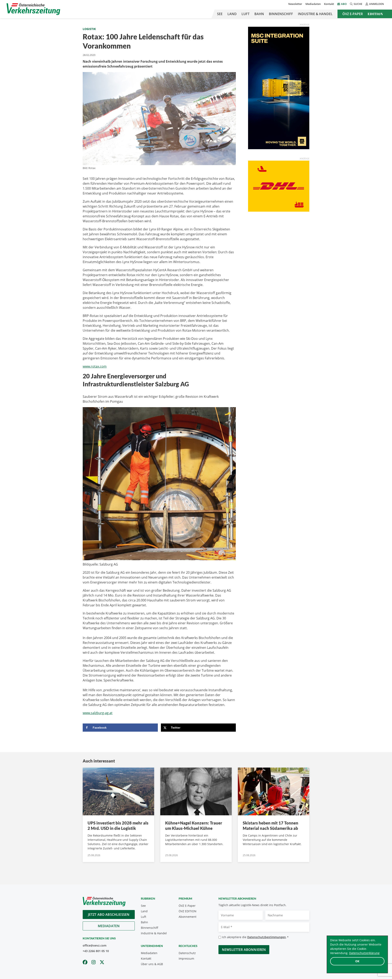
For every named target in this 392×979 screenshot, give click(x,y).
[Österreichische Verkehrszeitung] (33, 9)
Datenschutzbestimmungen (266, 937)
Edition (375, 14)
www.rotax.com (95, 366)
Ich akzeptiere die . (255, 937)
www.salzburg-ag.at (97, 713)
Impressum (186, 958)
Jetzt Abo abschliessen (109, 914)
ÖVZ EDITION (187, 911)
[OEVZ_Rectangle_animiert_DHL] (278, 185)
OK (357, 961)
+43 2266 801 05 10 (96, 951)
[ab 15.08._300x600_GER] (278, 87)
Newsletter (295, 4)
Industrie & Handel (315, 14)
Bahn (259, 14)
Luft (245, 14)
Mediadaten (313, 4)
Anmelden (376, 4)
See (220, 14)
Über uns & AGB (152, 964)
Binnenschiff (281, 14)
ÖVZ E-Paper (352, 14)
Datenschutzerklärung (364, 953)
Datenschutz (187, 953)
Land (232, 14)
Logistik (89, 29)
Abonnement (187, 917)
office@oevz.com (94, 945)
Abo (344, 4)
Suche (358, 4)
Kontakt (329, 4)
